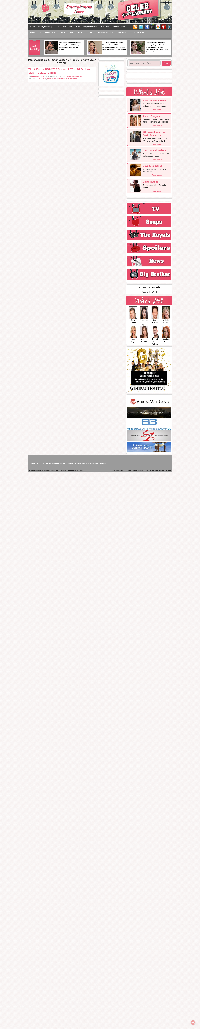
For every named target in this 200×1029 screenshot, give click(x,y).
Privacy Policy (81, 463)
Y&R (58, 27)
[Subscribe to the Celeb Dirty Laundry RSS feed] (135, 27)
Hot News (105, 27)
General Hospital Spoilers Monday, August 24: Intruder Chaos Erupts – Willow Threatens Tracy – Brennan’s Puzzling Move (157, 47)
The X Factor (71, 79)
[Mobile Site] (169, 27)
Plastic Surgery (151, 116)
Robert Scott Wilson (155, 341)
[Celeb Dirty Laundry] (100, 12)
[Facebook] (146, 27)
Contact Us (93, 463)
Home (32, 27)
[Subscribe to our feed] (158, 27)
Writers (70, 463)
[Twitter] (141, 27)
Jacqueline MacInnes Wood (144, 322)
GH (64, 27)
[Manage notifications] (193, 1022)
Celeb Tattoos (150, 182)
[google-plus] (152, 27)
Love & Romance (152, 166)
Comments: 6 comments (72, 77)
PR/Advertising (52, 463)
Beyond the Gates (90, 27)
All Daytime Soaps (45, 27)
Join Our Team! (118, 27)
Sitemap (103, 463)
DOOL (78, 27)
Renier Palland (37, 77)
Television (61, 79)
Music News (41, 79)
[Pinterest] (163, 27)
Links (62, 463)
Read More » (157, 109)
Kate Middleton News (154, 100)
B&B (71, 27)
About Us (40, 463)
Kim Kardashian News (155, 150)
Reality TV (51, 79)
